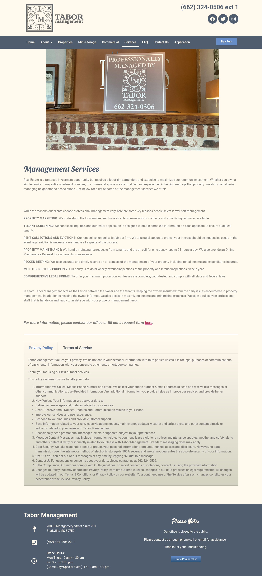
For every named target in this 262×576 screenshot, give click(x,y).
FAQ (145, 42)
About (44, 42)
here (148, 322)
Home (30, 42)
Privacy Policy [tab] (41, 347)
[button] (46, 42)
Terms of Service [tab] (77, 347)
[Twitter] (223, 19)
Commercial (110, 42)
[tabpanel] (131, 420)
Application (182, 42)
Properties (65, 42)
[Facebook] (212, 19)
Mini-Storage (87, 42)
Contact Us (161, 42)
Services (130, 42)
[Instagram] (233, 19)
